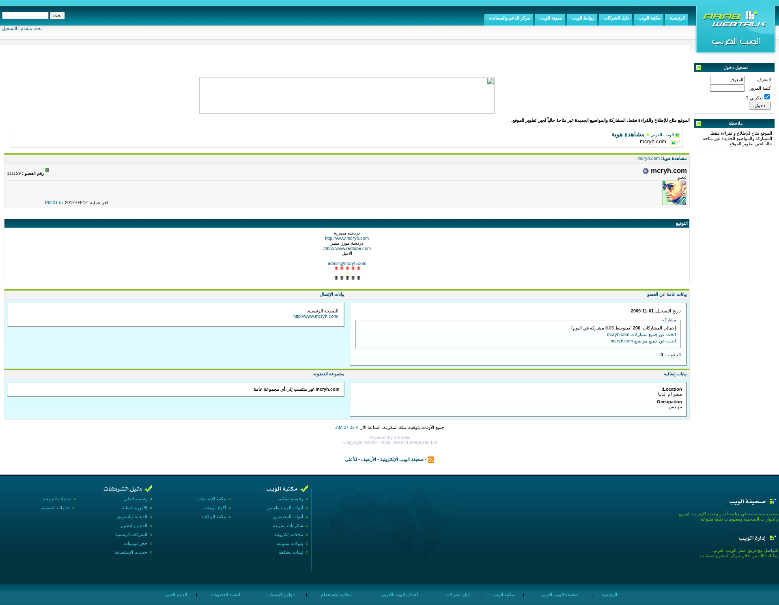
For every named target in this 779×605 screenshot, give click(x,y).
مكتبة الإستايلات (211, 498)
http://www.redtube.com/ (347, 248)
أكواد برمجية (214, 507)
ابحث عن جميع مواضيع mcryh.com (643, 340)
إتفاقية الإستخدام (336, 594)
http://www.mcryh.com (347, 238)
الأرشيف (368, 458)
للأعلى (351, 458)
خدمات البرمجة (57, 498)
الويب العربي (662, 134)
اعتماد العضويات (224, 594)
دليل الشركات (457, 594)
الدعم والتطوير (133, 525)
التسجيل (9, 28)
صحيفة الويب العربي (558, 594)
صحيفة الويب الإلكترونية (402, 458)
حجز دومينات (135, 543)
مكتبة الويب (502, 594)
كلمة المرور (760, 88)
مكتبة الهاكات (214, 516)
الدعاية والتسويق (131, 516)
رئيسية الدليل (135, 498)
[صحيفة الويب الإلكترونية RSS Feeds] (431, 458)
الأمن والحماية (134, 507)
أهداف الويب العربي (399, 594)
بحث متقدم (31, 28)
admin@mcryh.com (347, 263)
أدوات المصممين (288, 516)
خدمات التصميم (55, 507)
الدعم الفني (175, 594)
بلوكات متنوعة (290, 543)
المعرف (764, 79)
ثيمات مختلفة (291, 552)
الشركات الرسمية (131, 534)
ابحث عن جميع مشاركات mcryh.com (641, 334)
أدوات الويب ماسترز (285, 507)
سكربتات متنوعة (288, 525)
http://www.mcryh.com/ (315, 316)
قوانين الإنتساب (280, 594)
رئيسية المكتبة (290, 498)
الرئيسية (609, 594)
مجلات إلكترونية (288, 534)
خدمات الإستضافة (131, 552)
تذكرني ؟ (754, 97)
